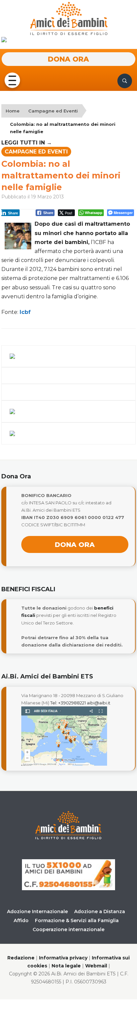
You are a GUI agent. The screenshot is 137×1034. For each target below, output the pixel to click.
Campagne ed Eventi (53, 111)
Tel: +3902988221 (68, 702)
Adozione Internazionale (37, 911)
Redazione (21, 958)
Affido (21, 920)
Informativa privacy (63, 958)
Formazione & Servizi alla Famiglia (77, 920)
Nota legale (66, 966)
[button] (12, 80)
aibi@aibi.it (98, 702)
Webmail (96, 966)
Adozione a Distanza (99, 911)
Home (13, 111)
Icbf (25, 312)
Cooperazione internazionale (68, 929)
